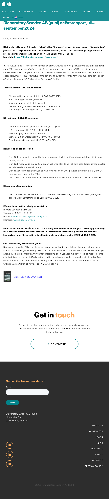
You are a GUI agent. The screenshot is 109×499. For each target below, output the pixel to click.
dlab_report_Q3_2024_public (29, 277)
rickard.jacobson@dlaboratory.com (29, 216)
